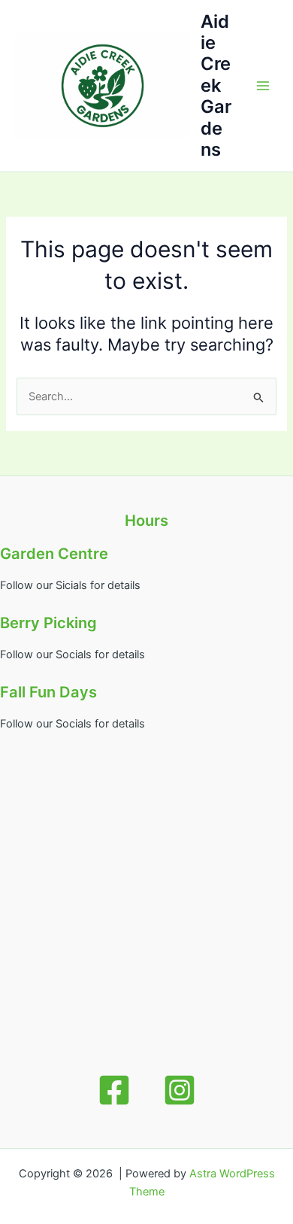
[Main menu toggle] (263, 86)
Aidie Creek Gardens (216, 86)
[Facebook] (114, 1090)
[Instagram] (179, 1090)
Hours (146, 521)
